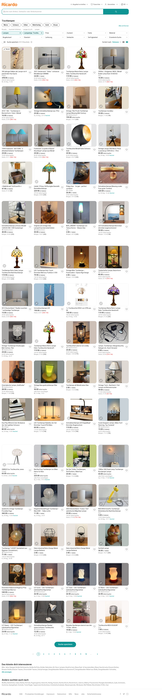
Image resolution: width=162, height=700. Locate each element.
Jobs (83, 694)
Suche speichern (65, 644)
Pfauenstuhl (93, 683)
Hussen (55, 683)
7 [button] (70, 654)
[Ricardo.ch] (9, 4)
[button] (79, 4)
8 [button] (75, 654)
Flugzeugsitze (36, 683)
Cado (17, 683)
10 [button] (86, 654)
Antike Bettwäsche (22, 667)
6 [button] (64, 654)
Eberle (22, 683)
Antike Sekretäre (46, 667)
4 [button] (54, 654)
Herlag (50, 683)
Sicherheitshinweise (94, 694)
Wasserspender (70, 685)
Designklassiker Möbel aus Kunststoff (61, 669)
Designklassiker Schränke (107, 669)
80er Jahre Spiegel (8, 667)
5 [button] (59, 654)
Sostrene (5, 685)
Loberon (81, 683)
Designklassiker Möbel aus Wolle (86, 669)
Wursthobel (96, 685)
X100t (103, 685)
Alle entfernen (124, 26)
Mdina (86, 683)
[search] (116, 11)
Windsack (79, 685)
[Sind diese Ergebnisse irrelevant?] (31, 42)
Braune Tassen (17, 669)
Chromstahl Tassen (30, 669)
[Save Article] (30, 72)
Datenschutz (61, 694)
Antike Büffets (34, 667)
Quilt (115, 683)
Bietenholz (11, 683)
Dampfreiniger (43, 669)
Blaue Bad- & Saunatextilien (84, 667)
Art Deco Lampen (59, 667)
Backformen (70, 667)
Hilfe (70, 694)
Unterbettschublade (57, 685)
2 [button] (43, 654)
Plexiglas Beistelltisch (106, 683)
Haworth (44, 683)
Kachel (61, 683)
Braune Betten (114, 667)
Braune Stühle (7, 669)
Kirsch (66, 683)
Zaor (107, 685)
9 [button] (80, 654)
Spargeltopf (13, 685)
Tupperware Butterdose (41, 685)
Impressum (51, 694)
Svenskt (20, 685)
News (76, 694)
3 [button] (48, 654)
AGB (20, 694)
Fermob (27, 683)
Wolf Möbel (87, 685)
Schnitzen (121, 683)
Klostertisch (73, 683)
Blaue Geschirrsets (101, 667)
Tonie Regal (28, 685)
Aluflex (4, 683)
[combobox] (52, 11)
